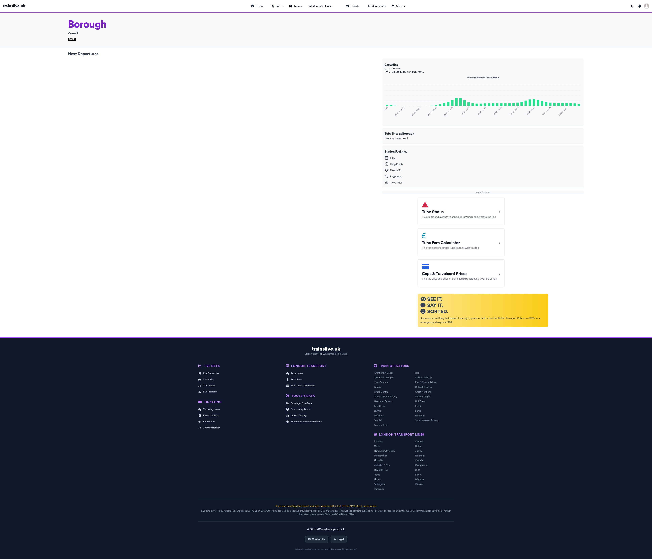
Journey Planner (323, 6)
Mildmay (419, 479)
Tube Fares (296, 379)
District (418, 446)
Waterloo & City (382, 465)
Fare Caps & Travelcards (303, 385)
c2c (417, 372)
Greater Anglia (422, 396)
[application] (483, 100)
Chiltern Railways (423, 377)
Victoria (419, 460)
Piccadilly (378, 460)
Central (418, 441)
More (399, 6)
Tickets (354, 6)
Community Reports (301, 409)
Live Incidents (210, 392)
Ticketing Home (211, 409)
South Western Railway (426, 420)
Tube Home (297, 373)
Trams (377, 474)
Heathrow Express (383, 401)
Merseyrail (379, 415)
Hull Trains (420, 401)
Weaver (419, 484)
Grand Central (381, 391)
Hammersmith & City (384, 450)
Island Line (379, 406)
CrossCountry (381, 382)
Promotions (209, 421)
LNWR (377, 410)
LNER (418, 406)
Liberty (418, 474)
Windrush (379, 488)
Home (259, 6)
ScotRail (378, 420)
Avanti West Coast (383, 372)
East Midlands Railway (426, 382)
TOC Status (209, 385)
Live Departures (211, 373)
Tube (297, 6)
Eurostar (378, 387)
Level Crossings (299, 415)
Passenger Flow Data (301, 403)
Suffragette (380, 484)
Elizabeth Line (381, 469)
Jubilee (418, 450)
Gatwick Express (423, 387)
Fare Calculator (211, 415)
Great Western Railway (385, 396)
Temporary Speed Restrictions (306, 421)
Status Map (208, 379)
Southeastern (380, 425)
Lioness (378, 479)
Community (379, 6)
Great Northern (423, 391)
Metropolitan (380, 455)
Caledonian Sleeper (384, 377)
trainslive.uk (326, 349)
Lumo (418, 410)
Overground (421, 465)
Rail (278, 6)
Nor (72, 39)
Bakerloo (378, 441)
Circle (377, 446)
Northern (419, 415)
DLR (417, 469)
